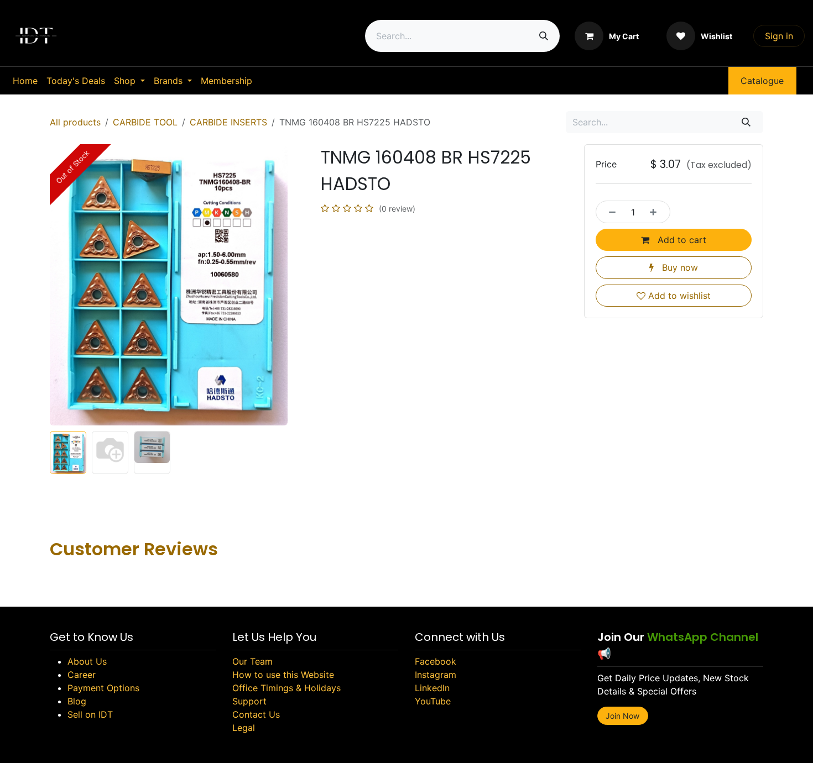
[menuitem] (25, 81)
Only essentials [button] (685, 745)
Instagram (435, 674)
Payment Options (103, 687)
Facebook (435, 661)
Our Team (252, 661)
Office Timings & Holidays (286, 687)
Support (249, 701)
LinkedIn (432, 687)
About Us (87, 661)
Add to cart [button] (680, 239)
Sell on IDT (90, 714)
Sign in (779, 35)
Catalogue (762, 80)
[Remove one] (609, 211)
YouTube (433, 701)
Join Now (622, 715)
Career (81, 674)
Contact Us (256, 714)
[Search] (544, 36)
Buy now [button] (678, 267)
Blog (76, 701)
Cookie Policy (383, 745)
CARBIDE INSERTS (228, 122)
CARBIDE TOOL (145, 122)
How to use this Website (283, 674)
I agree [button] (742, 745)
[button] (62, 285)
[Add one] (656, 211)
